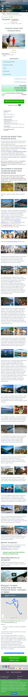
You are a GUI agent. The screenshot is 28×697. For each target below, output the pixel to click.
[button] (24, 35)
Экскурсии (8, 6)
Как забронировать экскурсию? (20, 78)
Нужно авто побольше (21, 90)
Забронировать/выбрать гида (14, 101)
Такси (7, 8)
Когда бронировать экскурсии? (20, 81)
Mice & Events (9, 10)
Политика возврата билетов (9, 61)
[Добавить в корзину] (20, 105)
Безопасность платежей (8, 64)
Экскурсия (6, 19)
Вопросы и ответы (7, 74)
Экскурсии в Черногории (13, 13)
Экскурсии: (24, 10)
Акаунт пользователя (16, 672)
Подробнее (24, 94)
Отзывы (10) (15, 19)
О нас (7, 672)
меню (24, 1)
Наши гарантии (6, 71)
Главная (3, 13)
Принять (14, 693)
